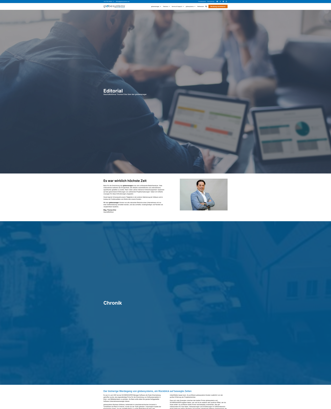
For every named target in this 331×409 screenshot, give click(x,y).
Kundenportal (202, 1)
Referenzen (200, 6)
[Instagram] (226, 1)
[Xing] (220, 1)
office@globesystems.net (122, 1)
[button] (206, 6)
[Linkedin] (223, 1)
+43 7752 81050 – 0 (108, 1)
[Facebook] (217, 1)
